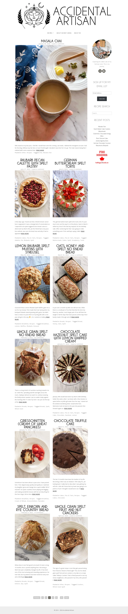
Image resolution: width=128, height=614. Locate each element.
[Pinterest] (104, 71)
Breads (62, 321)
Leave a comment (58, 44)
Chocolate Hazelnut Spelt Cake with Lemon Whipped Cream (70, 336)
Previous (36, 598)
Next (66, 598)
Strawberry (75, 240)
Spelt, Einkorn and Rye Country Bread (32, 508)
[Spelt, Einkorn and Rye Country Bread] (32, 560)
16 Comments (39, 338)
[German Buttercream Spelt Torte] (70, 217)
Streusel (36, 326)
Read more (40, 150)
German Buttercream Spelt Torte (70, 163)
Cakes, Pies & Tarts (29, 238)
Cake (54, 415)
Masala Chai (51, 41)
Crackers (80, 584)
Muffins (23, 326)
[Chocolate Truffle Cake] (70, 474)
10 (61, 598)
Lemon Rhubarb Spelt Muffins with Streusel (32, 249)
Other (24, 153)
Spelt (32, 240)
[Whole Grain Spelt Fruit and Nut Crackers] (70, 563)
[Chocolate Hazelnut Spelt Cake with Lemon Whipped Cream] (70, 391)
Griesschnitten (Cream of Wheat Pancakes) (32, 424)
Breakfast (25, 324)
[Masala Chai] (51, 140)
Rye (22, 584)
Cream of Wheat (20, 501)
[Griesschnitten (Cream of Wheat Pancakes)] (32, 477)
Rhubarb (27, 240)
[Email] (100, 71)
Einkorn (17, 584)
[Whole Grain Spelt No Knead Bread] (32, 385)
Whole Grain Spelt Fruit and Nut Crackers (70, 510)
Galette (17, 240)
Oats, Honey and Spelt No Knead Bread (70, 249)
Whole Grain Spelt (59, 587)
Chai (40, 153)
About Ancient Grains (64, 33)
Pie (22, 240)
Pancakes (41, 501)
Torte (82, 240)
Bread (80, 321)
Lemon (17, 326)
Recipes (49, 33)
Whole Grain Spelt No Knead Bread (32, 333)
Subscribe (102, 99)
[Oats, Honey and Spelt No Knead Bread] (70, 303)
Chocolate (60, 415)
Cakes (64, 240)
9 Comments (39, 512)
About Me (77, 33)
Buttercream (57, 240)
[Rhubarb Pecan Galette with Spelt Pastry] (32, 217)
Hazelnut (68, 415)
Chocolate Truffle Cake (70, 422)
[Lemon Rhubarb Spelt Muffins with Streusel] (32, 303)
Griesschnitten (32, 501)
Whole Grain (19, 409)
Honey (55, 324)
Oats (59, 324)
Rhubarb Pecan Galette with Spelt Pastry (32, 163)
